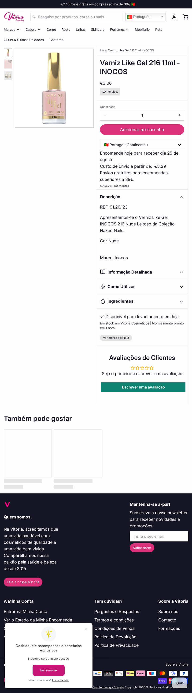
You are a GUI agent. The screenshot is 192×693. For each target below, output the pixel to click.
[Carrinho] (183, 17)
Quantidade (107, 107)
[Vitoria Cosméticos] (14, 17)
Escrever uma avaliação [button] (143, 387)
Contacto (56, 40)
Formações (169, 628)
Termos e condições (114, 619)
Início (103, 50)
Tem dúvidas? (108, 601)
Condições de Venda (114, 628)
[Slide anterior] (22, 87)
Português (141, 17)
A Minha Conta (18, 601)
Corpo (51, 29)
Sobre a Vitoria (173, 601)
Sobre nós (168, 611)
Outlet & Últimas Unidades (24, 40)
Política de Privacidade (116, 645)
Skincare (97, 29)
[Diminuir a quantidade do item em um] (105, 115)
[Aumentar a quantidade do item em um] (179, 115)
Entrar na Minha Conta (25, 611)
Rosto (66, 29)
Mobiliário (142, 29)
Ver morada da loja (116, 337)
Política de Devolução (115, 636)
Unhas (80, 29)
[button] (142, 129)
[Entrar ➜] (172, 17)
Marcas (9, 29)
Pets (158, 29)
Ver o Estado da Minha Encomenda (38, 619)
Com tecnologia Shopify (108, 687)
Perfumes (117, 29)
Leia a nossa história (23, 582)
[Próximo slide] (86, 87)
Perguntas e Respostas (116, 611)
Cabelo (31, 29)
